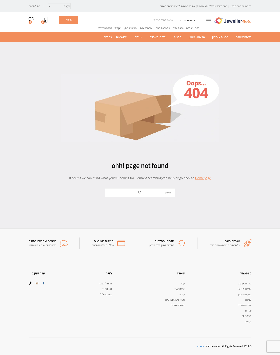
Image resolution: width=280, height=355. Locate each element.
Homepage (203, 178)
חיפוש (69, 20)
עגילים (138, 37)
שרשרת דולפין (105, 28)
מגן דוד (117, 28)
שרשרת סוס (146, 28)
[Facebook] (43, 283)
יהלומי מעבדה (193, 28)
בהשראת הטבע (162, 28)
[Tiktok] (30, 283)
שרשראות (121, 37)
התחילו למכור (105, 283)
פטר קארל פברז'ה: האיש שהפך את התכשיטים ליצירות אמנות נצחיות (193, 6)
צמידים (108, 37)
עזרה (182, 294)
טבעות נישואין (197, 37)
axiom (200, 346)
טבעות (177, 37)
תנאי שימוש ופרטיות (175, 299)
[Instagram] (37, 283)
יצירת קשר (179, 289)
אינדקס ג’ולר (105, 294)
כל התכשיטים (243, 37)
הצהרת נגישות (177, 305)
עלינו (182, 283)
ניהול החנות (34, 6)
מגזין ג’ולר (107, 289)
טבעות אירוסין (131, 28)
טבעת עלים (178, 28)
